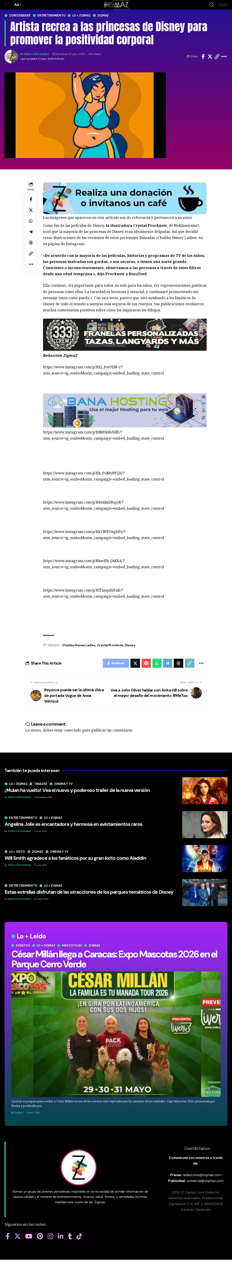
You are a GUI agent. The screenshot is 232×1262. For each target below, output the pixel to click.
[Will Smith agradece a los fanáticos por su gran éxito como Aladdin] (204, 858)
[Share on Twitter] (210, 56)
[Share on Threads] (30, 242)
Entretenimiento (51, 15)
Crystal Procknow (110, 645)
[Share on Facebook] (203, 56)
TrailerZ (40, 783)
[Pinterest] (40, 1236)
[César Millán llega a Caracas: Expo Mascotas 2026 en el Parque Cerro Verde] (116, 1034)
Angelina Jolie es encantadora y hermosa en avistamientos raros (73, 824)
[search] (211, 4)
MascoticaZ (72, 945)
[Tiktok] (79, 1236)
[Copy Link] (217, 56)
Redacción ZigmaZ (36, 54)
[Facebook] (8, 1236)
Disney (130, 645)
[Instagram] (50, 1236)
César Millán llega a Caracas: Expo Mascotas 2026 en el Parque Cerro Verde (114, 959)
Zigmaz (103, 15)
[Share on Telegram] (30, 231)
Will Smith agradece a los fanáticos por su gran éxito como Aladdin (75, 858)
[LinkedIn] (61, 1236)
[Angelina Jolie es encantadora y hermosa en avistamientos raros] (204, 824)
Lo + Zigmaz (81, 15)
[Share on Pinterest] (146, 663)
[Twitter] (17, 1236)
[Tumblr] (70, 1236)
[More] (224, 56)
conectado (72, 730)
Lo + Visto (17, 851)
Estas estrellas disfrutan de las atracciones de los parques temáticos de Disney (89, 892)
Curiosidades (20, 15)
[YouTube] (29, 1236)
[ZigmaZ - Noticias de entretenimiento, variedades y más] (116, 4)
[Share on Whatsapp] (30, 220)
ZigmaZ (19, 1112)
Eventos (23, 945)
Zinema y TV (63, 783)
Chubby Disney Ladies (78, 645)
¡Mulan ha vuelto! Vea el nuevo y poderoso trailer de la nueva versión (77, 790)
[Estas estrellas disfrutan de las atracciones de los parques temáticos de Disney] (204, 892)
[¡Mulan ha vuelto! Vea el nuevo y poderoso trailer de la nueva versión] (204, 790)
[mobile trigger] (8, 5)
